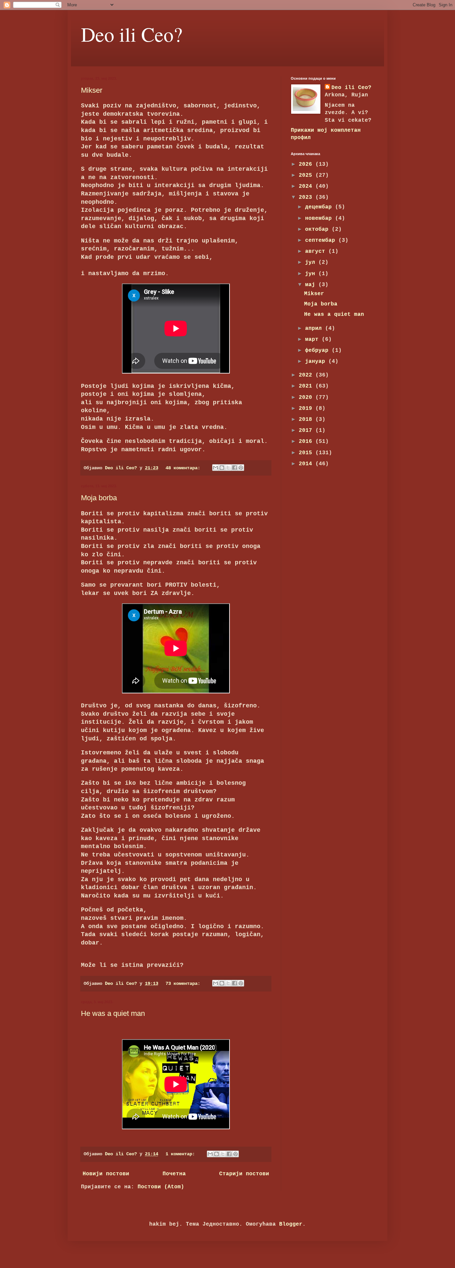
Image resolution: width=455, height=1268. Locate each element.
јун (311, 274)
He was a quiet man (113, 1013)
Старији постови (244, 1174)
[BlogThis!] (222, 467)
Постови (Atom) (161, 1187)
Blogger (290, 1224)
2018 (307, 420)
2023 (307, 197)
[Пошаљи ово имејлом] (215, 467)
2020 (307, 398)
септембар (321, 240)
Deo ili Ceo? (132, 34)
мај (311, 285)
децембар (320, 207)
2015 (307, 453)
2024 (307, 186)
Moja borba (99, 498)
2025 (307, 175)
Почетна (174, 1174)
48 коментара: (184, 468)
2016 (307, 442)
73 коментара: (184, 983)
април (315, 329)
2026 (307, 164)
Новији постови (106, 1174)
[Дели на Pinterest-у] (240, 467)
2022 (307, 375)
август (316, 251)
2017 (307, 431)
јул (311, 262)
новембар (320, 218)
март (313, 340)
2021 (307, 386)
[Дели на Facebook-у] (234, 467)
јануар (316, 362)
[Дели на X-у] (228, 467)
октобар (318, 229)
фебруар (318, 351)
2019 (307, 409)
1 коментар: (182, 1154)
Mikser (91, 90)
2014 (307, 464)
